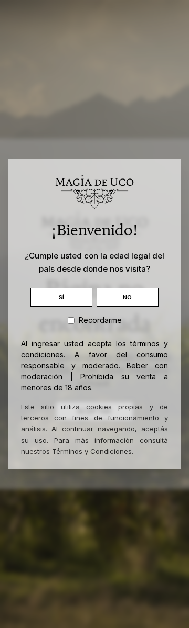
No (127, 297)
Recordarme (100, 320)
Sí (62, 297)
